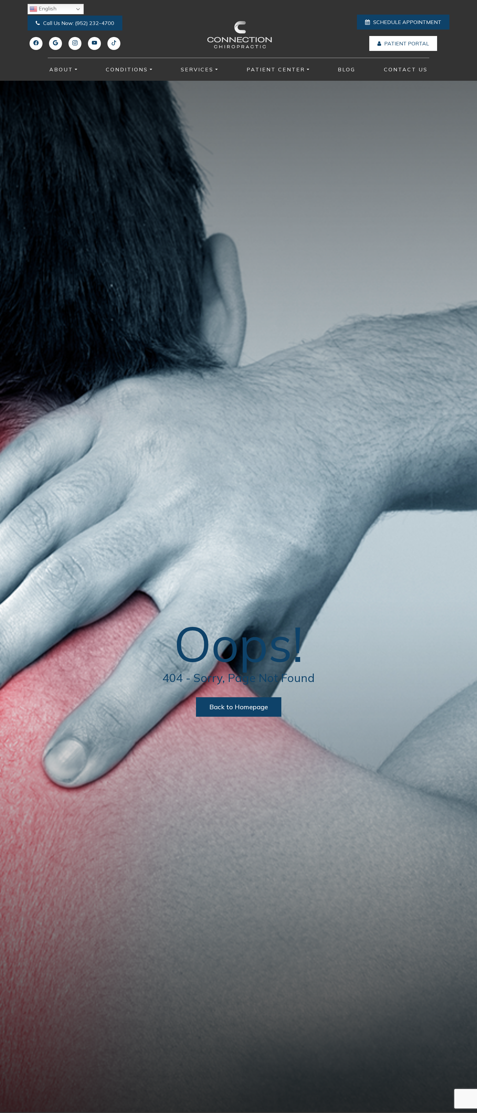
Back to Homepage (238, 707)
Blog (346, 69)
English (46, 8)
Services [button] (197, 69)
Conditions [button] (127, 69)
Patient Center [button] (276, 69)
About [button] (61, 69)
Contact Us (406, 69)
